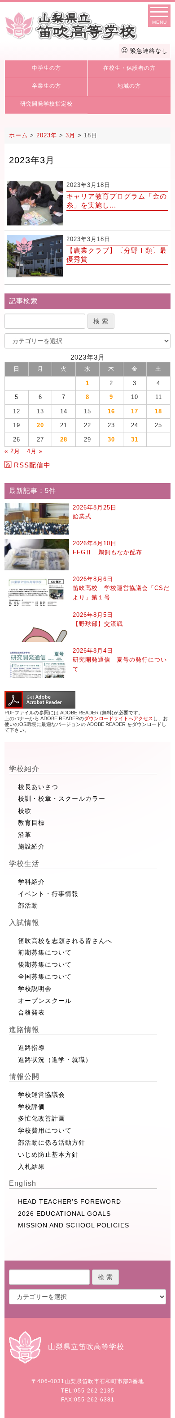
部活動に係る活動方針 (51, 1142)
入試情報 (24, 922)
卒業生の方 (46, 86)
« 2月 (12, 451)
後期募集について (45, 964)
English (22, 1183)
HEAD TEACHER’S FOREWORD (69, 1201)
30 (111, 439)
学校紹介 (24, 769)
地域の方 (129, 86)
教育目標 (31, 822)
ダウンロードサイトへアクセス (118, 718)
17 (134, 411)
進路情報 (24, 1029)
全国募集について (45, 976)
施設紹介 (31, 846)
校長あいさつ (38, 786)
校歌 (24, 810)
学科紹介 (31, 881)
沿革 (24, 834)
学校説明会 (35, 988)
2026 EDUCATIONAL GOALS (64, 1213)
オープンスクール (45, 1000)
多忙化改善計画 (41, 1118)
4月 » (35, 451)
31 (134, 439)
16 (111, 411)
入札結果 (31, 1166)
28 (63, 439)
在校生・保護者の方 (129, 68)
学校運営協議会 (41, 1094)
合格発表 (31, 1012)
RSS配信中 (32, 465)
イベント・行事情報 (48, 893)
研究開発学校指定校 (46, 104)
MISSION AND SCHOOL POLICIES (73, 1225)
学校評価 (31, 1106)
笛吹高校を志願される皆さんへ (65, 940)
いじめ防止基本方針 (48, 1154)
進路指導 (31, 1047)
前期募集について (45, 952)
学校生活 (24, 863)
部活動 (28, 905)
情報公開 (24, 1076)
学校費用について (45, 1130)
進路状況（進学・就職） (55, 1059)
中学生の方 (46, 68)
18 (158, 411)
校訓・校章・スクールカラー (61, 798)
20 (40, 425)
